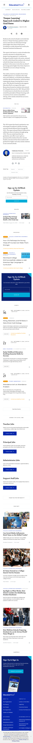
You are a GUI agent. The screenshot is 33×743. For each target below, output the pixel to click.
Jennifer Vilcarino (7, 642)
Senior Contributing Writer (17, 153)
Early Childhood (8, 348)
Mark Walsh (6, 222)
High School (20, 169)
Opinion (14, 108)
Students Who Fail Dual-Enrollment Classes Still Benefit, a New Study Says (10, 218)
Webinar (11, 318)
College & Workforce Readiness (14, 14)
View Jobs (9, 433)
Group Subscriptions (8, 725)
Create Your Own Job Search (16, 497)
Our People (6, 707)
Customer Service (23, 707)
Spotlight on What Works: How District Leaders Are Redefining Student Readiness (14, 593)
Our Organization (7, 701)
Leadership (8, 9)
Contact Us (22, 698)
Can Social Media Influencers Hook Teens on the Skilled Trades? (15, 534)
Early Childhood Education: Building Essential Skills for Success (13, 354)
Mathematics (7, 108)
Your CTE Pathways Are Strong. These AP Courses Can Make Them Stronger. (15, 243)
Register (6, 366)
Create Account (16, 671)
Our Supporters (7, 709)
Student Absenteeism (15, 381)
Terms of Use (22, 739)
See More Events (16, 409)
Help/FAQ (21, 704)
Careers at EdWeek (8, 712)
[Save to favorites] (16, 34)
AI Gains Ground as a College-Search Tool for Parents (14, 572)
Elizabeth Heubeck (7, 542)
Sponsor (5, 255)
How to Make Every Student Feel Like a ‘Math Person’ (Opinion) (10, 112)
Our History (6, 704)
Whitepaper (6, 238)
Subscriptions (6, 719)
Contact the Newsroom (25, 709)
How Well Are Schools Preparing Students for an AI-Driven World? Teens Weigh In (15, 632)
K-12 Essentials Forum (19, 348)
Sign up (16, 294)
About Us (5, 698)
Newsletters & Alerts (8, 722)
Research (13, 169)
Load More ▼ (16, 652)
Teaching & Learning (26, 9)
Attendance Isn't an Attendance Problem (14, 386)
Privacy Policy (7, 736)
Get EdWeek (6, 716)
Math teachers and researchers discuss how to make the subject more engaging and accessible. (15, 116)
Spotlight (25, 588)
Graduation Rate (14, 172)
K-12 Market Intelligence (25, 728)
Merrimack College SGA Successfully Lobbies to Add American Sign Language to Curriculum (14, 261)
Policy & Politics (16, 9)
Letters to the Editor (24, 701)
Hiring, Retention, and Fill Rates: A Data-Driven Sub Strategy (15, 322)
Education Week (26, 153)
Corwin (23, 399)
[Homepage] (16, 5)
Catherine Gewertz (13, 26)
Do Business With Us (24, 716)
